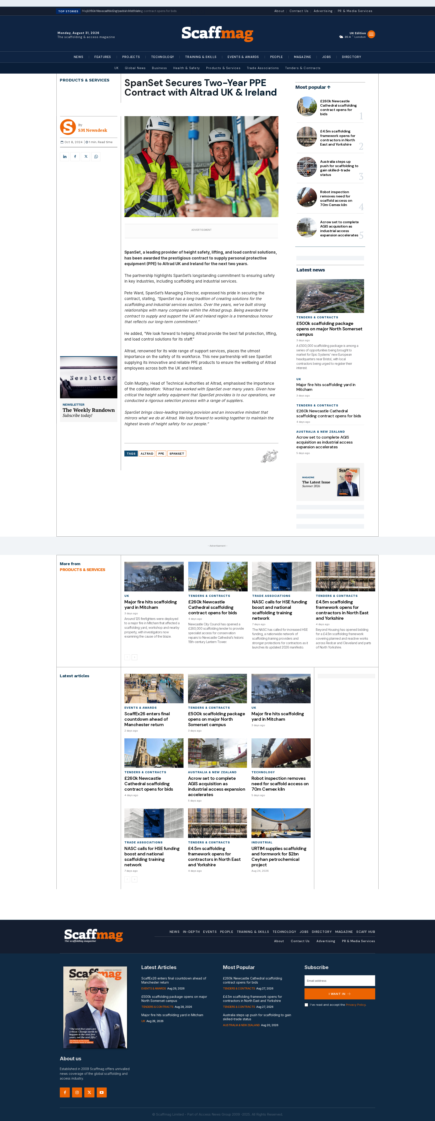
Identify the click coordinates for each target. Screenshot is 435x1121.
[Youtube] (102, 1092)
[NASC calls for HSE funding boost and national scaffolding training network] (282, 576)
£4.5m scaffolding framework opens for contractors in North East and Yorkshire (337, 138)
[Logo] (217, 33)
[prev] (194, 11)
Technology (263, 772)
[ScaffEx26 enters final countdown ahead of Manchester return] (153, 688)
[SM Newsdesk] (69, 127)
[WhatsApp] (95, 156)
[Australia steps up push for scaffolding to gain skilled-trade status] (307, 167)
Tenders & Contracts (317, 317)
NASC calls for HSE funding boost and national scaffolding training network (279, 610)
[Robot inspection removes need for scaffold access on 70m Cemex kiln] (307, 197)
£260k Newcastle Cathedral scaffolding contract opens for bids (129, 11)
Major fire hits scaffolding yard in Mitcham (325, 387)
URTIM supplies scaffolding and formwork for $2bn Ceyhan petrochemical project (278, 856)
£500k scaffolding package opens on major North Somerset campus (329, 328)
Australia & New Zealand (320, 431)
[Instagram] (77, 1092)
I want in (337, 994)
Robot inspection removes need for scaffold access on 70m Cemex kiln (336, 198)
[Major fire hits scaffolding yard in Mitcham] (154, 576)
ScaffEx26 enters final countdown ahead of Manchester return (147, 719)
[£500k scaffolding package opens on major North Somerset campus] (330, 296)
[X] (85, 156)
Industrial (262, 842)
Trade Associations (271, 595)
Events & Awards (140, 707)
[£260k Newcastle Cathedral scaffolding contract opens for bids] (307, 106)
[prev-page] (127, 657)
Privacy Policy (355, 1004)
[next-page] (134, 657)
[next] (201, 11)
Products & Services (85, 80)
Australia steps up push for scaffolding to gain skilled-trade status (339, 168)
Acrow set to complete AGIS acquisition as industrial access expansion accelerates (339, 229)
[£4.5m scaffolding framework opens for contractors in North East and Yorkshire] (307, 136)
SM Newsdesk (92, 130)
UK (298, 379)
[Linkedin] (64, 156)
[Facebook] (75, 156)
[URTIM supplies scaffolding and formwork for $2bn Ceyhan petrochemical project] (280, 823)
